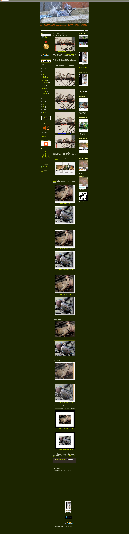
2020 (44, 76)
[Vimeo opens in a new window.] (48, 166)
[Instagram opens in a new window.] (43, 166)
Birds (68, 460)
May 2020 (44, 88)
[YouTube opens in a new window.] (49, 166)
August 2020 (44, 83)
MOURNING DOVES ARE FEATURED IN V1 (65, 51)
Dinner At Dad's (45, 137)
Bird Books (65, 460)
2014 (44, 104)
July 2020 (44, 85)
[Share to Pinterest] (72, 459)
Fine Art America (71, 460)
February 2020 (45, 93)
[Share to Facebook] (71, 459)
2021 (44, 74)
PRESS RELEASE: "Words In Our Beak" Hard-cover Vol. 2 (46, 157)
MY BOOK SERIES (65, 175)
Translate (45, 37)
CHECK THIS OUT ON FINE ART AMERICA (65, 203)
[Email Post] (67, 459)
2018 (44, 98)
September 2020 (45, 82)
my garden (71, 63)
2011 (43, 109)
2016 (44, 101)
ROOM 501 (44, 136)
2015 (44, 103)
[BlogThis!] (69, 459)
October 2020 (44, 80)
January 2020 (44, 94)
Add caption (65, 381)
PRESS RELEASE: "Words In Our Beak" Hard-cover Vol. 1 (46, 161)
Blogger (73, 526)
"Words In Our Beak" (59, 460)
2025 (44, 68)
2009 (44, 112)
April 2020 (44, 90)
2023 (44, 71)
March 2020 (44, 91)
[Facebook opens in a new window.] (46, 166)
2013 (44, 106)
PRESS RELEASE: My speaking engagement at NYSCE (46, 151)
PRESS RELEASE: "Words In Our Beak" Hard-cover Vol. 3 (46, 154)
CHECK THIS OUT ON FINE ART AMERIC (65, 316)
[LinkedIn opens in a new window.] (42, 172)
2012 (44, 107)
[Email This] (68, 459)
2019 (44, 96)
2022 (44, 73)
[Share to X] (70, 459)
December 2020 (45, 77)
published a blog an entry (69, 54)
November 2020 (45, 79)
